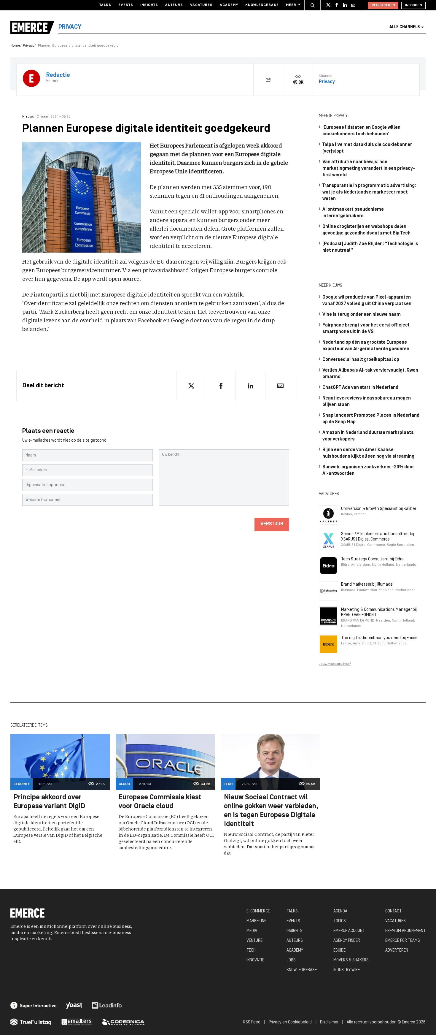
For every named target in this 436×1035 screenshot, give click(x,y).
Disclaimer (329, 1022)
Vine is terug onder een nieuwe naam (361, 314)
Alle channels (404, 27)
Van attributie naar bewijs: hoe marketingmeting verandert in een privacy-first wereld (368, 168)
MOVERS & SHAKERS (351, 960)
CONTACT (393, 911)
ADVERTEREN (396, 950)
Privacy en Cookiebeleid (290, 1022)
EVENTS (293, 921)
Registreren (383, 5)
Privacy (28, 45)
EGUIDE (339, 950)
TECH (251, 950)
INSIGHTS (295, 931)
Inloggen (413, 5)
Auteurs (174, 5)
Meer (291, 5)
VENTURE (254, 941)
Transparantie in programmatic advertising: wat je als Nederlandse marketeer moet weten (369, 192)
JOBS (291, 960)
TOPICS (339, 921)
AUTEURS (295, 941)
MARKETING (256, 921)
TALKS (292, 911)
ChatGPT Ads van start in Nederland (360, 387)
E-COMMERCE (258, 911)
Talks (105, 5)
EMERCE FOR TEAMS (402, 941)
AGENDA (340, 911)
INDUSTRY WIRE (346, 970)
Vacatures (201, 5)
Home (15, 45)
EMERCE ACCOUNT (349, 931)
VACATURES (395, 921)
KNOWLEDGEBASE (302, 970)
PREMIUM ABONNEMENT (405, 931)
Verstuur (271, 524)
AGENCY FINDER (346, 941)
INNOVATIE (255, 960)
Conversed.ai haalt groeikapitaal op (360, 359)
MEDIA (251, 931)
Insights (149, 5)
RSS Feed (251, 1022)
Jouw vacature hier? (335, 664)
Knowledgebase (262, 5)
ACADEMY (295, 950)
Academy (229, 5)
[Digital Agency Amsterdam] (33, 1005)
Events (125, 5)
